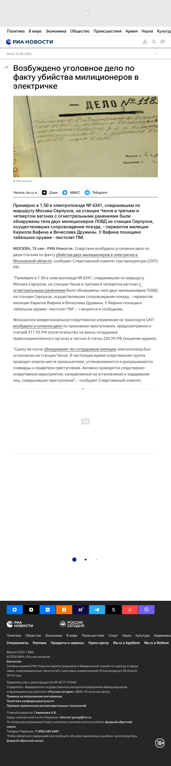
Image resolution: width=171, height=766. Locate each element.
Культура (142, 636)
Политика (14, 636)
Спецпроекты (17, 643)
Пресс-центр (98, 643)
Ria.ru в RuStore (156, 643)
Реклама (39, 643)
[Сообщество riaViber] (146, 609)
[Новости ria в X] (114, 609)
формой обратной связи (25, 740)
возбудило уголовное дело (38, 326)
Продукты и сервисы (67, 643)
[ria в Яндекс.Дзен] (31, 609)
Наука (126, 636)
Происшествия (93, 636)
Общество (33, 636)
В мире (72, 636)
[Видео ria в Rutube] (81, 609)
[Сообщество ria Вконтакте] (48, 609)
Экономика (53, 636)
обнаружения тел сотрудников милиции (80, 349)
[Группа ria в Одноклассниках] (64, 609)
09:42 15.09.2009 (19, 54)
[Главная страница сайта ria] (29, 42)
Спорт (113, 636)
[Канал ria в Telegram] (97, 609)
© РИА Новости (22, 181)
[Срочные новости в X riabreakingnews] (130, 609)
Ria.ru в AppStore (126, 643)
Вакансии (14, 661)
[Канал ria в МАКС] (15, 609)
